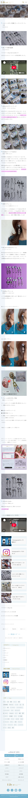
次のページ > (23, 629)
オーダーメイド (6, 721)
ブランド (12, 719)
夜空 (8, 707)
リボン (12, 710)
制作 (13, 727)
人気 (8, 701)
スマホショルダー (6, 710)
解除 (20, 713)
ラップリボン (12, 707)
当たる (22, 719)
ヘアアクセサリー (20, 707)
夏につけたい (5, 713)
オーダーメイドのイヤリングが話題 (9, 615)
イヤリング (6, 624)
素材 (15, 721)
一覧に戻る (14, 629)
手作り (4, 701)
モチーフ (4, 727)
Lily (20, 704)
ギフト (5, 657)
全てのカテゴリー (7, 648)
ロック (16, 713)
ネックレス (6, 655)
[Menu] (25, 2)
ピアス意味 (20, 716)
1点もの (9, 727)
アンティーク (10, 724)
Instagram (11, 713)
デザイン (11, 721)
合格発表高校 (5, 704)
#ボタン (21, 638)
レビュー (15, 701)
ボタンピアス (17, 710)
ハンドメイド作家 (6, 719)
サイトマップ (21, 780)
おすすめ (17, 719)
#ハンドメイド (8, 638)
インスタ (16, 704)
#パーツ (15, 638)
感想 (11, 701)
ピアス (2, 624)
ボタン (15, 724)
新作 (23, 713)
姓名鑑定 (5, 660)
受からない (11, 704)
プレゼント (20, 721)
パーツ (4, 707)
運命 (19, 701)
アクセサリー (5, 716)
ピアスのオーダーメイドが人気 (8, 611)
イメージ (4, 724)
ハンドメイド (11, 624)
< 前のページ (5, 629)
